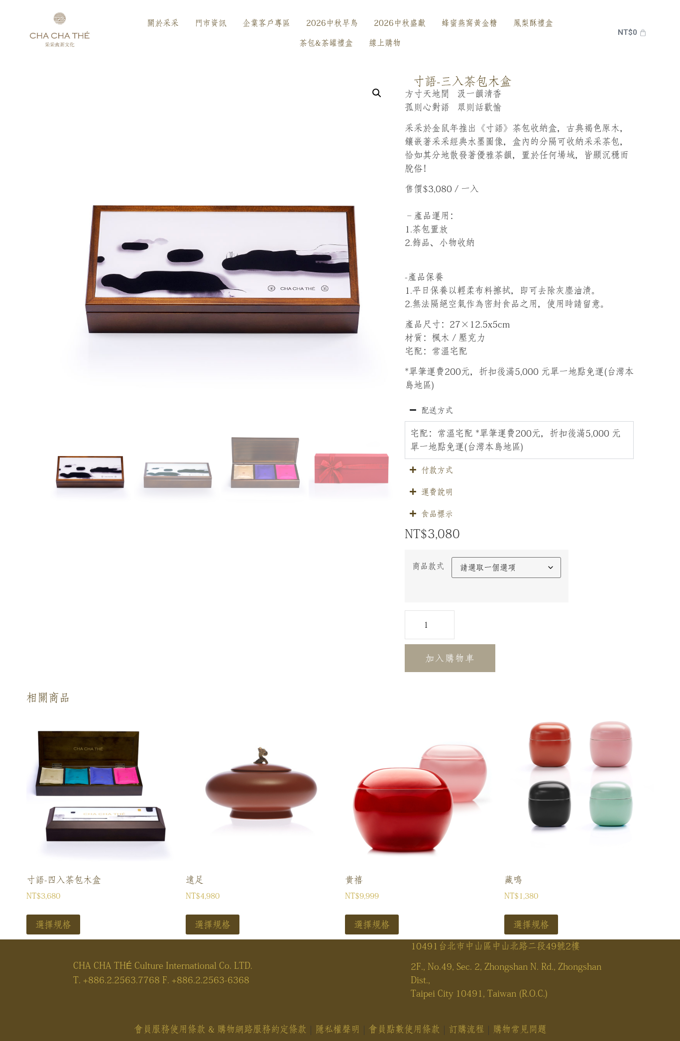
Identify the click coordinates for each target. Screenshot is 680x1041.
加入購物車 (450, 658)
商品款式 (428, 566)
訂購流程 (466, 1029)
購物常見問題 (520, 1029)
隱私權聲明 (337, 1029)
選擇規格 (53, 924)
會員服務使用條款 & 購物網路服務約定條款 (220, 1029)
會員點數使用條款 (404, 1029)
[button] (377, 93)
